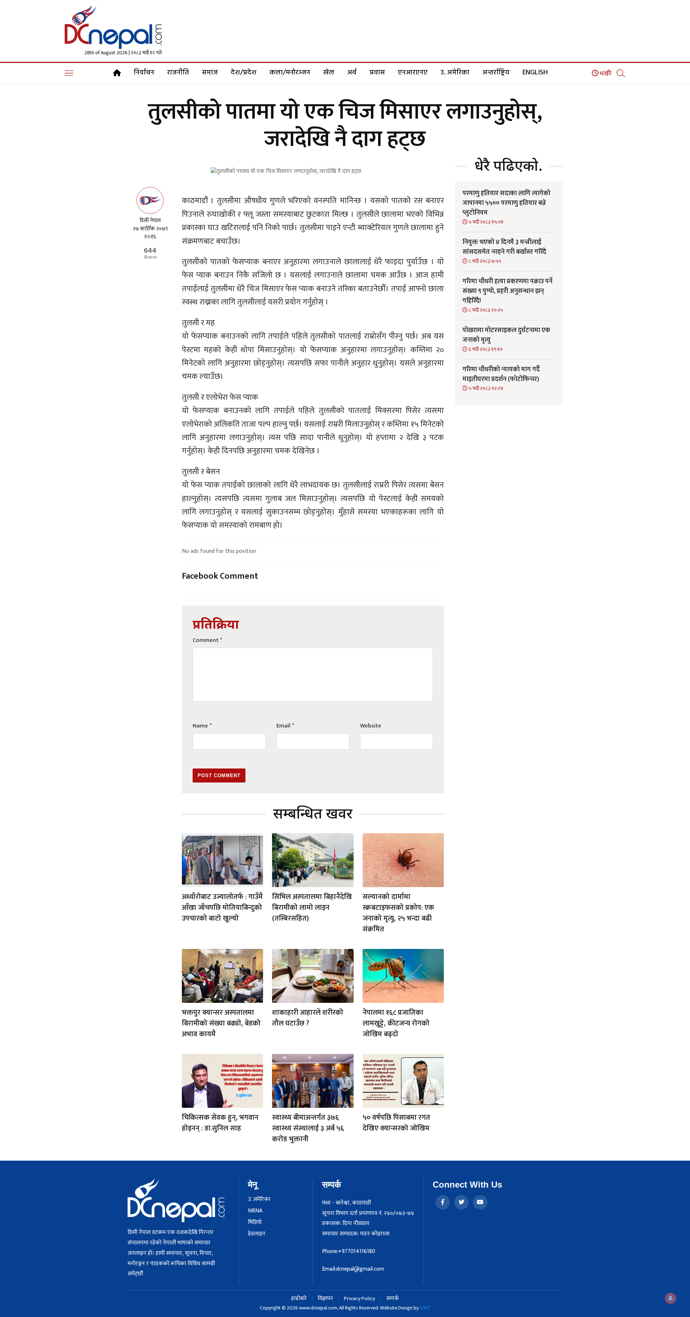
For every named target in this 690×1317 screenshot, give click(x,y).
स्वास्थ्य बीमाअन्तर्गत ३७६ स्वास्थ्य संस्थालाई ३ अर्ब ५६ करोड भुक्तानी (308, 1128)
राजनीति (178, 72)
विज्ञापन (325, 1298)
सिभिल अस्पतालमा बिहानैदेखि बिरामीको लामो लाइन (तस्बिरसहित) (312, 907)
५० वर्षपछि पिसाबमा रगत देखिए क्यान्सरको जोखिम (396, 1122)
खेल (328, 72)
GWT (425, 1308)
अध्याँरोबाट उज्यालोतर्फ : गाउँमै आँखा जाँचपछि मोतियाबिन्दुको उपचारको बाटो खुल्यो (222, 907)
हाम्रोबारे (299, 1298)
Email (285, 726)
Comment (207, 640)
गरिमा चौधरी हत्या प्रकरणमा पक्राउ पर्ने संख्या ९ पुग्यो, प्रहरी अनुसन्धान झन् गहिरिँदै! (507, 291)
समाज (210, 72)
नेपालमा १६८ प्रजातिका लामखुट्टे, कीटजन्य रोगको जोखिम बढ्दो (396, 1023)
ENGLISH (535, 72)
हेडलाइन (256, 1234)
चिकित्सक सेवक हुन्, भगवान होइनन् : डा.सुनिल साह (220, 1122)
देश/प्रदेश (244, 72)
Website (370, 726)
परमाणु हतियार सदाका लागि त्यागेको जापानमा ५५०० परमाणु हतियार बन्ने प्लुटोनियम (506, 203)
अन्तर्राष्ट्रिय (496, 72)
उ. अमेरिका (455, 72)
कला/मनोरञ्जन (290, 72)
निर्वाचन (144, 72)
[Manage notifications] (670, 1298)
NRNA (255, 1211)
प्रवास (377, 72)
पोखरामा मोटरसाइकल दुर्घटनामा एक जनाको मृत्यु (506, 335)
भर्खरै (605, 73)
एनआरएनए (413, 72)
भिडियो (255, 1222)
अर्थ (351, 72)
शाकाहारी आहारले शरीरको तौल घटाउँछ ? (307, 1017)
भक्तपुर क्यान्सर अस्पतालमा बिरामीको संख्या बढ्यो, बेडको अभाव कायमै (221, 1023)
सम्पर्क (392, 1298)
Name (202, 726)
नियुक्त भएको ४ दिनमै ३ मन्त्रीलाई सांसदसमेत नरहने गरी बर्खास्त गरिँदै (504, 247)
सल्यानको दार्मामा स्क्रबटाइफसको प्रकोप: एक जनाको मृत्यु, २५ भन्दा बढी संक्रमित (398, 913)
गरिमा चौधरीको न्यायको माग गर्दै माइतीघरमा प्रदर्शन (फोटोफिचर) (501, 374)
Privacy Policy (359, 1298)
